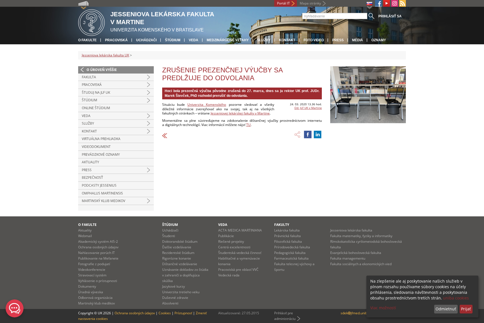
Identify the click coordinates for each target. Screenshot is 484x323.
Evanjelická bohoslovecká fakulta (355, 252)
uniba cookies (456, 298)
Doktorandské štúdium (179, 241)
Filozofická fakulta (288, 241)
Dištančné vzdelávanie (179, 264)
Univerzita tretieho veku (180, 292)
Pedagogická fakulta (290, 252)
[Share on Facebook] (308, 134)
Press (338, 40)
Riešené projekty (231, 241)
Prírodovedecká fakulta (292, 247)
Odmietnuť (446, 308)
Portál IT (283, 3)
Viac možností (383, 307)
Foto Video (314, 40)
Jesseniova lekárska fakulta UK (105, 55)
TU (248, 124)
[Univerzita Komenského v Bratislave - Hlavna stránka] (91, 21)
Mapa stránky (310, 3)
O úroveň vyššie (102, 69)
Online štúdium (96, 108)
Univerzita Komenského (206, 104)
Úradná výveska (90, 292)
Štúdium (172, 40)
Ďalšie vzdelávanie (176, 247)
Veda (193, 40)
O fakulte (87, 40)
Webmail (85, 235)
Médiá (357, 40)
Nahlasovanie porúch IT (96, 252)
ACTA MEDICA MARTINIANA (240, 230)
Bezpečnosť (92, 177)
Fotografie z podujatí (94, 264)
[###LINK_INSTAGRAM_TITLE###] (394, 3)
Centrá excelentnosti (234, 247)
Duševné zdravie (175, 297)
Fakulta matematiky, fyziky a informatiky (361, 235)
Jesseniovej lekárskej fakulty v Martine (240, 113)
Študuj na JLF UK (96, 92)
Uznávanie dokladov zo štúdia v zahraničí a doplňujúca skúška (185, 275)
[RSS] (402, 3)
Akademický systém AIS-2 (98, 241)
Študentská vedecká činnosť (239, 252)
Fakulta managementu (347, 258)
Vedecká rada (228, 275)
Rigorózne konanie (176, 258)
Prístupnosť (183, 313)
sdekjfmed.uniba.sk (357, 313)
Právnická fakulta (287, 235)
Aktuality (90, 162)
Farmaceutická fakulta (291, 258)
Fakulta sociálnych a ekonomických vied (361, 264)
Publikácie (226, 235)
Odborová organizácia (95, 297)
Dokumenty (87, 286)
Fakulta (89, 77)
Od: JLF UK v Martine (308, 108)
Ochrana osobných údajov (98, 247)
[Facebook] (378, 3)
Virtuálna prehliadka (101, 138)
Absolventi (170, 303)
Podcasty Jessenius (99, 185)
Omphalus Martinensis (102, 193)
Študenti (168, 235)
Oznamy (378, 40)
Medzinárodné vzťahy (228, 40)
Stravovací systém (92, 275)
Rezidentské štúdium (178, 252)
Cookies (165, 313)
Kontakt (287, 40)
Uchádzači (146, 40)
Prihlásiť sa (390, 16)
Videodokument (96, 146)
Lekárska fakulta (287, 230)
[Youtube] (386, 3)
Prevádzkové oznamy (101, 154)
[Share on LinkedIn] (317, 134)
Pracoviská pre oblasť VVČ (238, 269)
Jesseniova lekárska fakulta (351, 230)
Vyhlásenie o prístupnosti (97, 280)
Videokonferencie (91, 269)
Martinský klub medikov (103, 200)
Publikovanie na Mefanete (98, 258)
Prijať (466, 308)
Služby (264, 40)
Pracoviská (116, 40)
